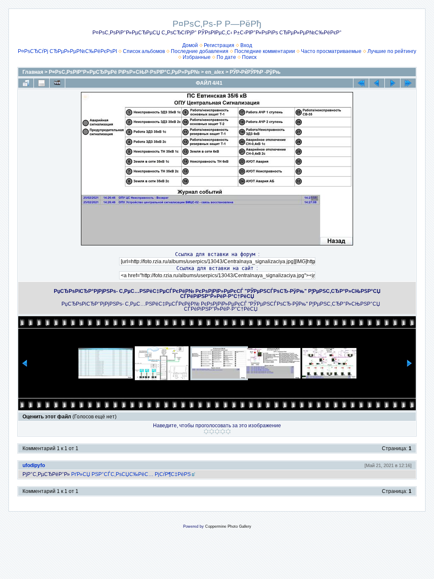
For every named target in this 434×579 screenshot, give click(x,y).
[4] (222, 431)
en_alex (214, 72)
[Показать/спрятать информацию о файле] (41, 83)
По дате (226, 57)
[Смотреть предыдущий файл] (376, 83)
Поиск (249, 57)
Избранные (197, 57)
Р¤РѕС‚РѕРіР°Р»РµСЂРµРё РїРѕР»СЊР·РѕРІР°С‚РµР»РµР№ (124, 72)
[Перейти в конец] (408, 83)
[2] (211, 431)
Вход (246, 45)
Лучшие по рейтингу (391, 51)
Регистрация (219, 45)
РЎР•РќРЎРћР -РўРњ (255, 72)
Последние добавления (199, 51)
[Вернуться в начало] (361, 83)
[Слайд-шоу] (57, 83)
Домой (190, 45)
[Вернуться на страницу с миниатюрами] (25, 83)
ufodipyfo (33, 465)
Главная (32, 72)
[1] (206, 431)
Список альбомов (144, 51)
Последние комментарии (264, 51)
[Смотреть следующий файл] (392, 83)
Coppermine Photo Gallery (228, 526)
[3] (217, 431)
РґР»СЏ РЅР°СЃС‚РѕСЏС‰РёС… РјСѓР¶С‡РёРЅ (131, 474)
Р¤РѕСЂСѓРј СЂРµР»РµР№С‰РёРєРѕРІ (67, 51)
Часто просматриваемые (331, 51)
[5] (228, 431)
